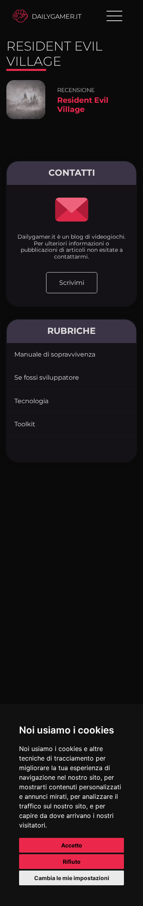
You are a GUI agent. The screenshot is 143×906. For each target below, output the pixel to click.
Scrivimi (71, 282)
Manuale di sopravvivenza (54, 354)
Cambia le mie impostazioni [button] (71, 878)
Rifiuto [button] (72, 861)
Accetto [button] (71, 845)
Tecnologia (31, 401)
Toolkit (24, 424)
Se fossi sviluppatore (46, 377)
